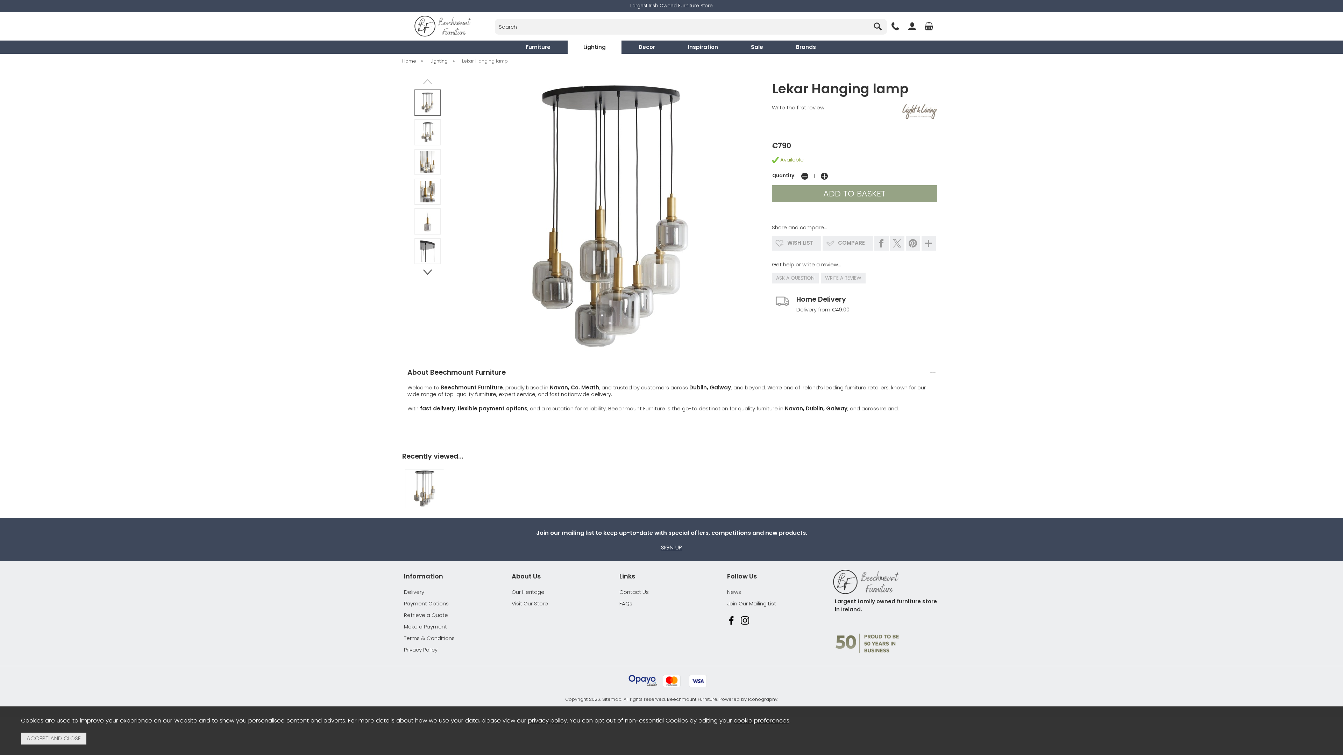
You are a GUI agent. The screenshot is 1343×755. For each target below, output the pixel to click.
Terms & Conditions (429, 638)
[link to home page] (443, 26)
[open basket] (929, 26)
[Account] (912, 26)
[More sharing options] (929, 243)
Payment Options (426, 603)
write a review (843, 277)
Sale (757, 47)
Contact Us (634, 592)
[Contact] (895, 26)
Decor (647, 47)
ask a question (795, 277)
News (734, 592)
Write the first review (798, 107)
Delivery (414, 592)
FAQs (625, 603)
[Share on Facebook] (881, 243)
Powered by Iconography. (748, 699)
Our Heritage (528, 592)
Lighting (594, 47)
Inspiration (703, 47)
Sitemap (611, 699)
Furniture (538, 47)
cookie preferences (761, 721)
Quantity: (784, 175)
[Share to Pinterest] (913, 243)
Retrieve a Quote (426, 615)
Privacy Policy (421, 649)
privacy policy (547, 721)
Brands (806, 47)
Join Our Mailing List (751, 603)
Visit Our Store (530, 603)
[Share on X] (897, 243)
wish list (800, 242)
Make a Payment (425, 626)
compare (851, 242)
